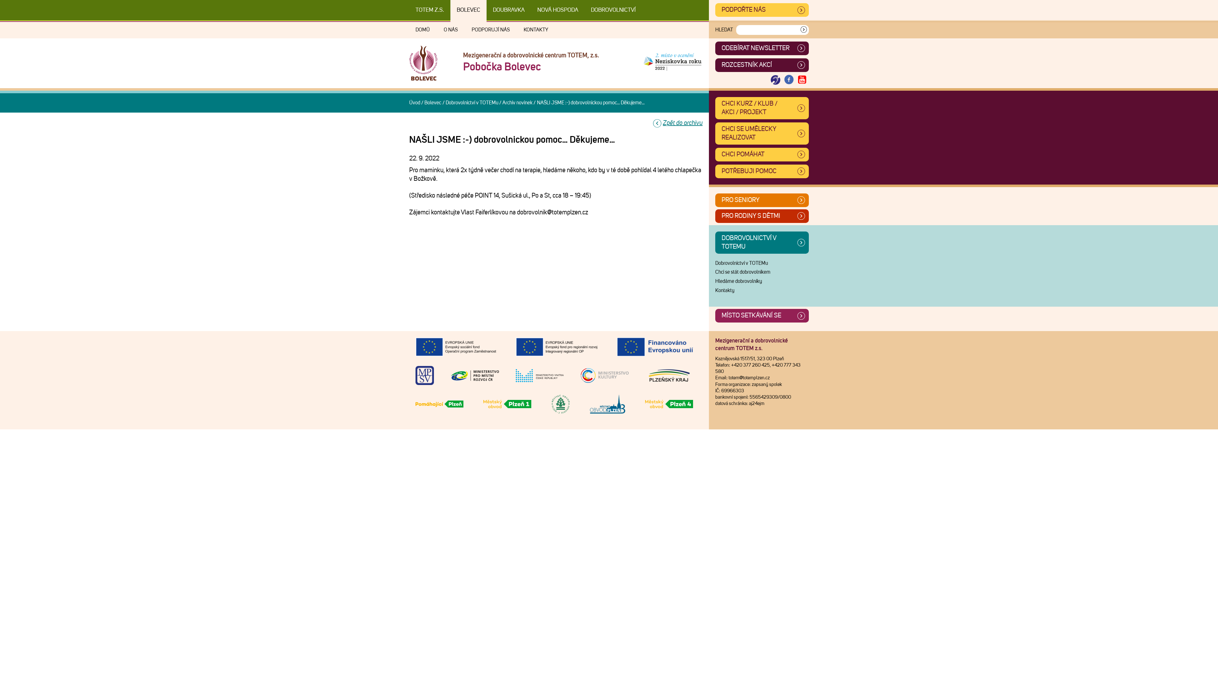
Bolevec (468, 10)
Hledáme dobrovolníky (738, 281)
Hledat (724, 29)
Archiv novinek (517, 102)
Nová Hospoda (557, 10)
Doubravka (509, 10)
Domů (423, 29)
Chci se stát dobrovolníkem (742, 272)
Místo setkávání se (751, 315)
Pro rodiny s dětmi (751, 216)
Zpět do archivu (683, 123)
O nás (451, 29)
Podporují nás (491, 29)
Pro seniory (741, 200)
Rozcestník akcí (747, 65)
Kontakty (536, 29)
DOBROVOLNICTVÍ (613, 10)
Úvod (414, 102)
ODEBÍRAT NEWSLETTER (755, 48)
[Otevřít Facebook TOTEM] (789, 80)
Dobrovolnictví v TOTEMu (472, 102)
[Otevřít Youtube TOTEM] (802, 80)
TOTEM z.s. (430, 10)
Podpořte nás (744, 10)
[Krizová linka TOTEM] (775, 80)
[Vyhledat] (804, 30)
